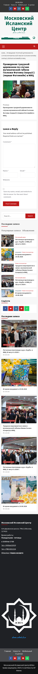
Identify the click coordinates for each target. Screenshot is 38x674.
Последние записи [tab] (10, 224)
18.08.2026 (7, 509)
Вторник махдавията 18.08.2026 (15, 506)
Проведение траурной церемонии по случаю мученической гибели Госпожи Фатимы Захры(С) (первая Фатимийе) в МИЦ (18, 110)
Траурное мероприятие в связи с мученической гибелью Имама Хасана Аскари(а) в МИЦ (17, 428)
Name (6, 171)
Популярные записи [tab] (11, 230)
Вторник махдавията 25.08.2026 (15, 389)
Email (22, 171)
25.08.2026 (7, 391)
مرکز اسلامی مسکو (19, 637)
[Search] (34, 46)
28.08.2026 (7, 355)
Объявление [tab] (28, 230)
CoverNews (26, 668)
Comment (7, 142)
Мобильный (22, 5)
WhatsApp (5, 553)
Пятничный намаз (20, 237)
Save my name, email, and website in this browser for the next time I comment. (17, 194)
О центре (31, 5)
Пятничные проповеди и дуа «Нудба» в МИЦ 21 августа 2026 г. (24, 282)
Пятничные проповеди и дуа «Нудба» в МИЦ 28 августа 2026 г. (24, 242)
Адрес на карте (16, 553)
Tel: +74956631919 (8, 545)
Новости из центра (27, 252)
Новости (14, 5)
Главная (7, 5)
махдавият (18, 252)
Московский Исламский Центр (19, 23)
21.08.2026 (7, 433)
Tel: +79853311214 (8, 549)
